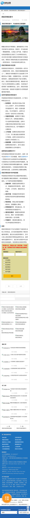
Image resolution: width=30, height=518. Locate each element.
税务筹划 (7, 267)
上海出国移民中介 (13, 504)
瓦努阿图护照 (18, 437)
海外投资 (7, 269)
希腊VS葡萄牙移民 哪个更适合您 (18, 409)
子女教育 (7, 260)
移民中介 (8, 156)
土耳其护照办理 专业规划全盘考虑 (18, 375)
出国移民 (10, 151)
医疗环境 (7, 262)
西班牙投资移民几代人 (7, 324)
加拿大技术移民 (6, 446)
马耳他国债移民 (6, 449)
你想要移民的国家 (6, 509)
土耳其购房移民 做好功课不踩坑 (18, 368)
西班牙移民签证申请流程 (7, 332)
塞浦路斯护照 (18, 444)
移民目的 (6, 258)
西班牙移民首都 (19, 330)
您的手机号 (18, 251)
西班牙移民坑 (18, 337)
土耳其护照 (17, 446)
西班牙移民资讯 (13, 10)
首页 (2, 10)
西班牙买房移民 (18, 449)
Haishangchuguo (6, 20)
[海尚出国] (6, 4)
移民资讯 (6, 10)
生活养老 (7, 264)
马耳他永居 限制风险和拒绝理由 (18, 347)
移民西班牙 (7, 296)
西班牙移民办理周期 (20, 309)
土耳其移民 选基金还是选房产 (17, 361)
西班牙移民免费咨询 (20, 324)
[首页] (28, 505)
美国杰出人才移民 (6, 442)
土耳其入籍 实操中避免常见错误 (18, 354)
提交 (12, 276)
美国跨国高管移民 (19, 442)
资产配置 (7, 271)
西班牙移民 (7, 298)
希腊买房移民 (5, 439)
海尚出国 (4, 437)
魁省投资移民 (5, 444)
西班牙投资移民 (22, 296)
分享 (21, 286)
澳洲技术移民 (18, 439)
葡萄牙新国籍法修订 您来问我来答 (18, 402)
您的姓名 (6, 251)
